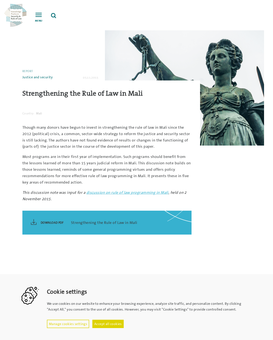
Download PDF (52, 223)
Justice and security (37, 77)
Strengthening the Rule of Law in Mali (104, 222)
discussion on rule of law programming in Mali (127, 192)
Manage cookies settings (68, 324)
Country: (28, 113)
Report (27, 71)
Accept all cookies (108, 324)
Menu (38, 20)
